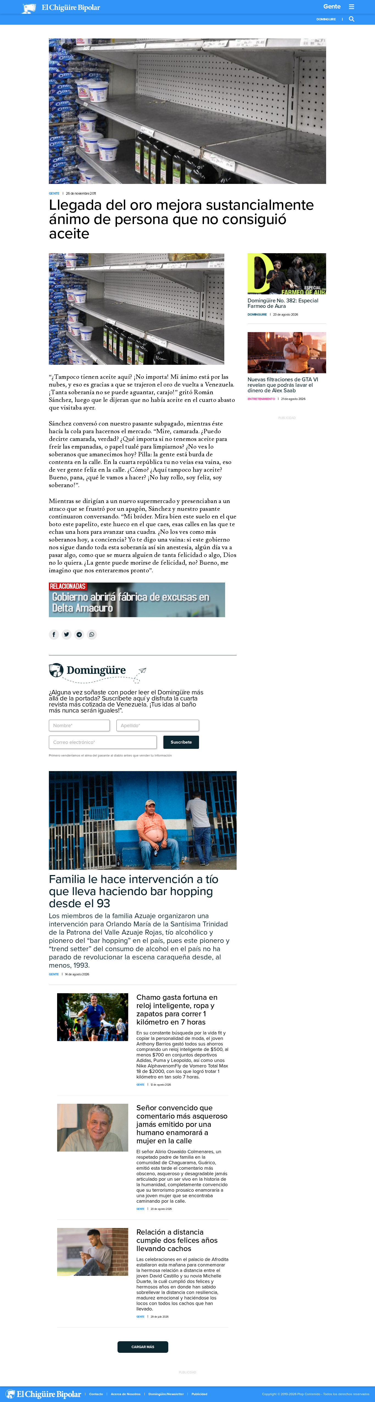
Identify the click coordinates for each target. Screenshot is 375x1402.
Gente (331, 6)
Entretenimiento (261, 399)
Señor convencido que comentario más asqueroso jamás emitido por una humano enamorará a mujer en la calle (182, 1124)
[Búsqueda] (351, 19)
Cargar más (142, 1347)
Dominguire (326, 19)
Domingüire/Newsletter (166, 1394)
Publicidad (199, 1394)
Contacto (96, 1394)
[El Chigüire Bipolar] (60, 9)
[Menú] (351, 7)
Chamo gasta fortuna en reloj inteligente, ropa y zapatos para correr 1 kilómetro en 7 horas (176, 1010)
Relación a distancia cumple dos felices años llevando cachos (176, 1240)
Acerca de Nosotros (126, 1394)
